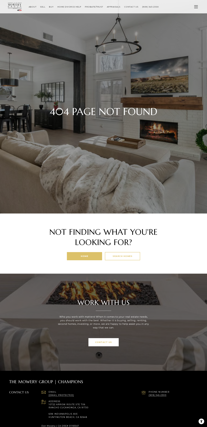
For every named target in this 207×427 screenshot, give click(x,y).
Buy (51, 7)
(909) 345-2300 (157, 395)
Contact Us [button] (103, 342)
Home (84, 256)
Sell (42, 7)
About (33, 7)
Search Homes (122, 256)
